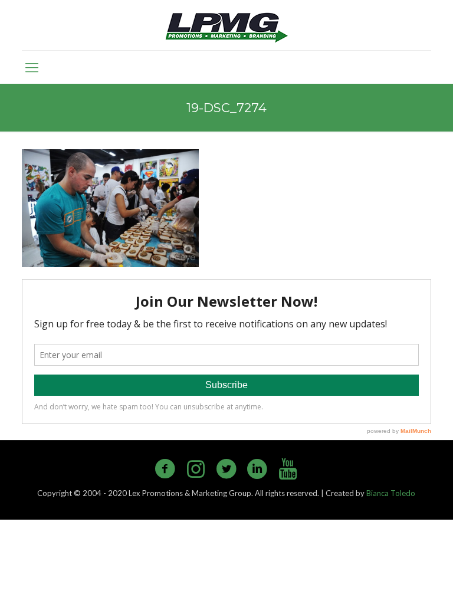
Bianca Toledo (390, 493)
